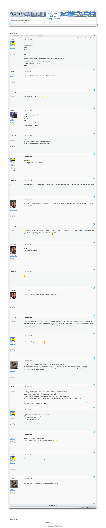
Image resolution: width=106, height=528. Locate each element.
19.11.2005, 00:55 (28, 478)
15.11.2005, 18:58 (28, 71)
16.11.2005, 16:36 (28, 317)
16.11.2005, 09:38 (28, 135)
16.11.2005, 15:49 (28, 180)
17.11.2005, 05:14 (28, 335)
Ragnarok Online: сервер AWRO (19, 23)
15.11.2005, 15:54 (28, 39)
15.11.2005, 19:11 (28, 91)
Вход (22, 20)
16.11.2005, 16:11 (28, 225)
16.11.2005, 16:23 (28, 244)
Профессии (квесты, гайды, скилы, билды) (37, 23)
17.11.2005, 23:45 (28, 360)
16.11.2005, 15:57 (28, 199)
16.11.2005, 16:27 (28, 271)
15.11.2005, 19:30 (28, 110)
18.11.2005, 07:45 (28, 434)
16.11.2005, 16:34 (28, 290)
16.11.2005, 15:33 (28, 156)
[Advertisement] (53, 5)
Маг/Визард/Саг (52, 23)
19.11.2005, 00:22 (28, 454)
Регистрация (28, 20)
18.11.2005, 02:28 (28, 386)
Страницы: (12, 33)
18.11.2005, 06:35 (28, 409)
